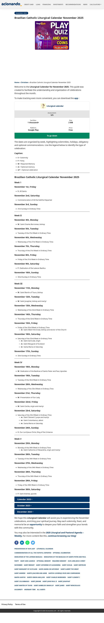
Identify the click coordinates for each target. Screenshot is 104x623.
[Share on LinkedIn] (22, 543)
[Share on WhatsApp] (27, 543)
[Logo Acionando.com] (12, 4)
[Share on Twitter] (33, 543)
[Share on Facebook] (16, 543)
